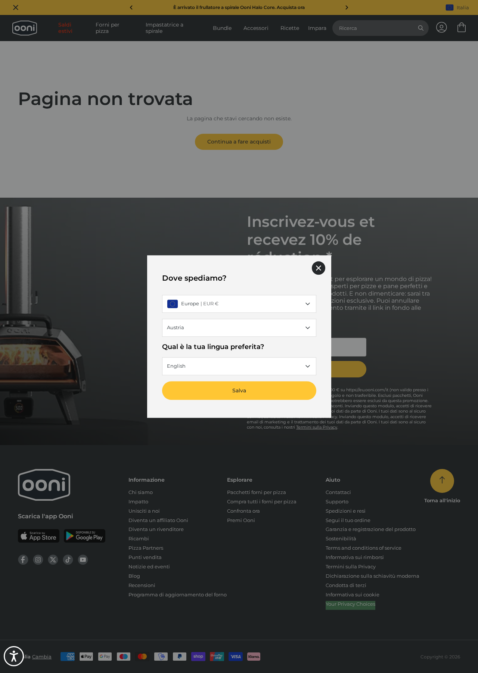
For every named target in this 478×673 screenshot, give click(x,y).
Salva (239, 390)
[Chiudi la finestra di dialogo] (318, 268)
